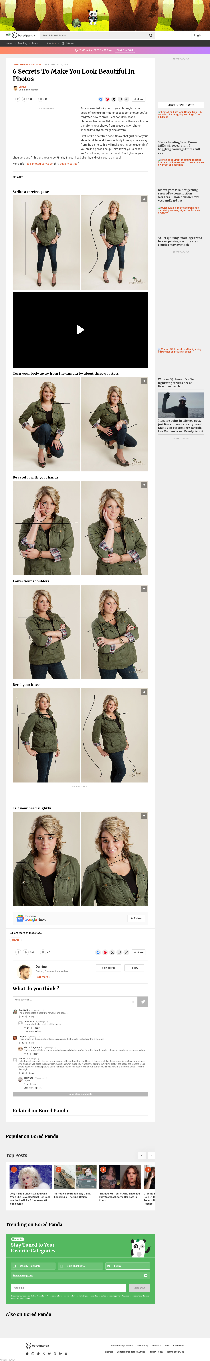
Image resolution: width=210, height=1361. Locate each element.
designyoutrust (69, 163)
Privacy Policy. (25, 1298)
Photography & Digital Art (28, 64)
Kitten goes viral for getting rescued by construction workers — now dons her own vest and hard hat (179, 195)
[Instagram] (33, 1353)
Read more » (43, 977)
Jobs (167, 1345)
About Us (156, 1345)
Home (9, 43)
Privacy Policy (156, 1352)
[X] (44, 1353)
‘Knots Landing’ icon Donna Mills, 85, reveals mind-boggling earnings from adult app (179, 148)
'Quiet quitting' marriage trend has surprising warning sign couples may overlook (180, 241)
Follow (134, 967)
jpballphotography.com (39, 163)
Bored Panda (37, 1346)
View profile (108, 967)
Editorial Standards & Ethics (131, 1352)
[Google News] (66, 1353)
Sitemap (109, 1352)
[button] (142, 1155)
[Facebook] (27, 1353)
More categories (23, 1275)
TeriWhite (28, 1078)
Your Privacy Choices (122, 1345)
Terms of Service (175, 1352)
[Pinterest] (38, 1353)
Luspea (22, 1036)
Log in (197, 35)
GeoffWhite (24, 1010)
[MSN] (60, 1353)
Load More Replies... (33, 1031)
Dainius (22, 87)
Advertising (142, 1345)
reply (31, 1017)
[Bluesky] (49, 1353)
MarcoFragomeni (33, 1047)
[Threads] (55, 1353)
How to (15, 940)
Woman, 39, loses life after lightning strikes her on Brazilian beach (176, 383)
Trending (22, 43)
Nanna (21, 1058)
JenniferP (29, 1021)
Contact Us (178, 1345)
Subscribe (139, 1287)
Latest (35, 43)
